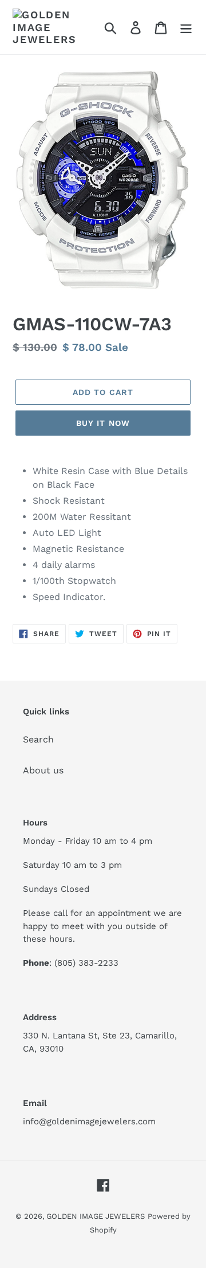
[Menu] (186, 27)
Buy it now (103, 423)
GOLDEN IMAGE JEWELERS (95, 1216)
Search (38, 739)
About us (43, 770)
